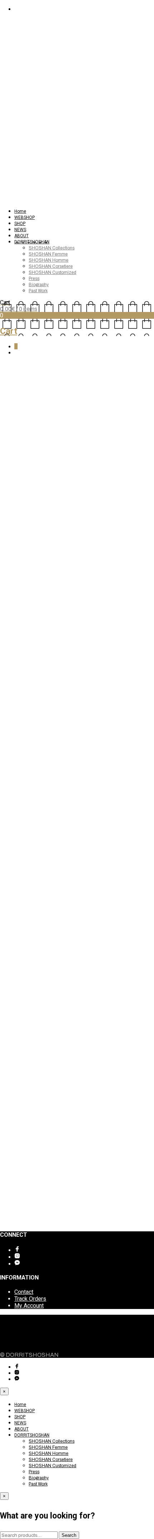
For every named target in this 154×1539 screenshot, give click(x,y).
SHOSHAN (13, 402)
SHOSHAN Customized (52, 272)
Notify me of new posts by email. (49, 1207)
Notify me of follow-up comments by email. (62, 1194)
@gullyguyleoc (39, 557)
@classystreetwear (51, 903)
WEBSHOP (24, 217)
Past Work (38, 290)
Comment (12, 1141)
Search (69, 1535)
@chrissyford (36, 727)
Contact (23, 1291)
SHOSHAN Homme (48, 260)
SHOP (19, 223)
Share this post (26, 1045)
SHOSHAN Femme (48, 254)
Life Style (92, 402)
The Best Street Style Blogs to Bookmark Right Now (65, 1059)
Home (20, 211)
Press (34, 278)
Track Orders (30, 1298)
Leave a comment (37, 409)
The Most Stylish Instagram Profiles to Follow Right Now (76, 377)
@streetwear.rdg (44, 975)
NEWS (20, 229)
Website (10, 1180)
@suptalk (25, 472)
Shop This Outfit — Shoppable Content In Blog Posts (65, 1066)
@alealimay (31, 642)
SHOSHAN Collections (51, 248)
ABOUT (21, 235)
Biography (39, 284)
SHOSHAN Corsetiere (51, 266)
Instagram (12, 1037)
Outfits (115, 402)
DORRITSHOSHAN (31, 241)
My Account (29, 1305)
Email (9, 1167)
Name (9, 1153)
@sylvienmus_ (39, 818)
